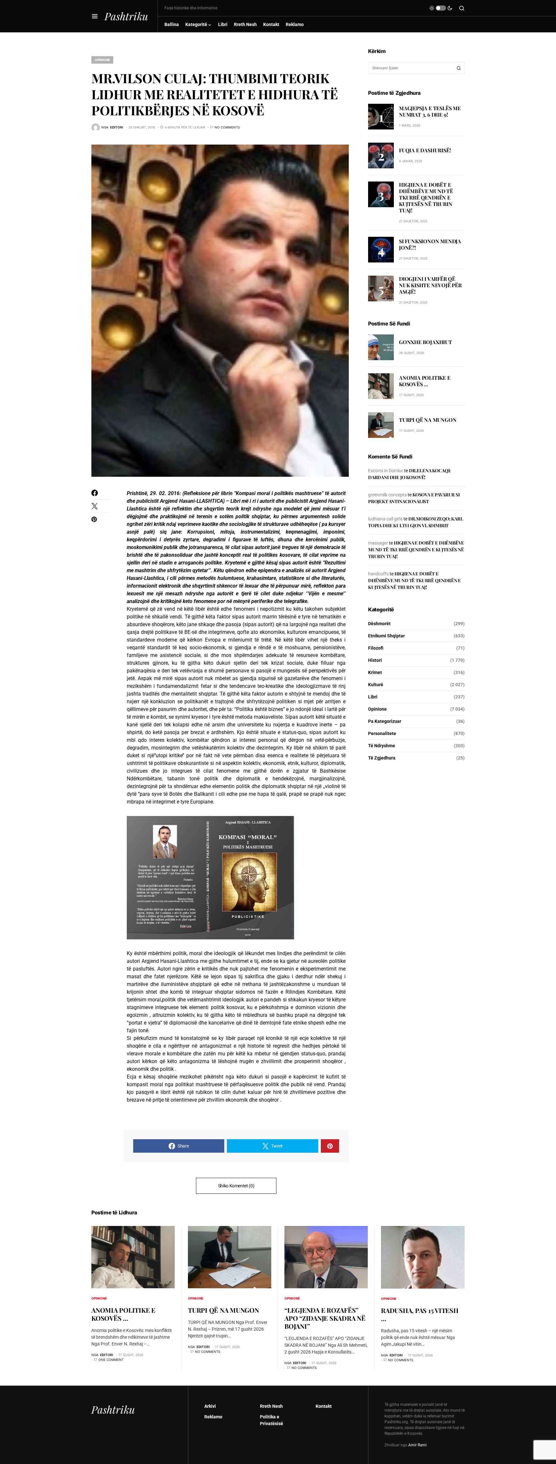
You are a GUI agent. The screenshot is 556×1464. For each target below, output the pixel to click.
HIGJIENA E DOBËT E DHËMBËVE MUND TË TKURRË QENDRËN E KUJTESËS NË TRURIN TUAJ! (426, 197)
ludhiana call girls (385, 518)
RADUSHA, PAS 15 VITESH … (420, 1314)
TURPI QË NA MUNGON (427, 420)
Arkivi (210, 1406)
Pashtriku (126, 16)
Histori (375, 660)
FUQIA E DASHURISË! (425, 150)
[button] (94, 16)
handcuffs (378, 573)
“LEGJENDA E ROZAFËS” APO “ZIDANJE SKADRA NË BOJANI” (325, 1318)
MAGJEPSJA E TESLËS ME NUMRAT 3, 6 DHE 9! (430, 111)
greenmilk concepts (387, 494)
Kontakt (324, 1406)
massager (378, 543)
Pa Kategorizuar (384, 721)
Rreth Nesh (271, 1406)
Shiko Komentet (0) (236, 1185)
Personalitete (382, 733)
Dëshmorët (379, 623)
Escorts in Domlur (385, 470)
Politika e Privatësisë (271, 1420)
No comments (227, 127)
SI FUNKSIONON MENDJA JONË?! (430, 244)
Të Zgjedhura (381, 757)
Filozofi (376, 648)
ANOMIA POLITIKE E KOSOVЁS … (424, 381)
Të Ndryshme (381, 745)
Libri (372, 696)
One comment (111, 1360)
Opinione (102, 60)
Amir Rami (417, 1445)
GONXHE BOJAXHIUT (425, 342)
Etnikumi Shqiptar (386, 635)
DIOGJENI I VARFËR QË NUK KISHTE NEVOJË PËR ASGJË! (430, 285)
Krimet (375, 672)
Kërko (458, 68)
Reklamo (213, 1416)
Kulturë (375, 684)
